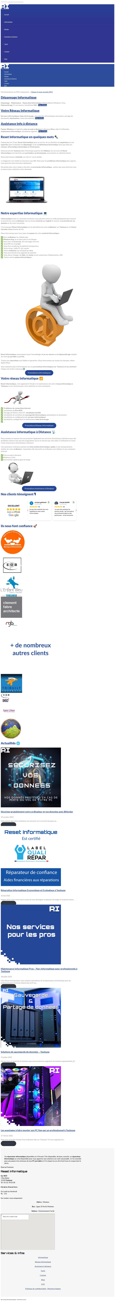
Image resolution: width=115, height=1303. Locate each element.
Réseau (6, 29)
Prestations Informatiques (39, 373)
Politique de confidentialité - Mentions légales (43, 1289)
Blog (5, 59)
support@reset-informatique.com (15, 1)
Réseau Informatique (43, 1262)
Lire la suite (8, 825)
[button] (76, 510)
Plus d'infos (42, 105)
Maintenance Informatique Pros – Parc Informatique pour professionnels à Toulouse (39, 970)
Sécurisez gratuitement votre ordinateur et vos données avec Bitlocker (37, 811)
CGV (43, 1284)
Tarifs (6, 44)
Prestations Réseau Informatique (39, 425)
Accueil (6, 14)
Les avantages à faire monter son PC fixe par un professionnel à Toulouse (38, 1130)
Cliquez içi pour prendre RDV (42, 92)
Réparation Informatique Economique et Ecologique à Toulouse (33, 890)
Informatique (8, 22)
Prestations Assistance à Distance (39, 488)
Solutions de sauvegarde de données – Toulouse (25, 1051)
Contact (6, 51)
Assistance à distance (10, 37)
